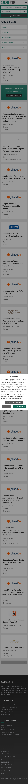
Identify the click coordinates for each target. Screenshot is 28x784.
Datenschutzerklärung (16, 398)
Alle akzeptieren (19, 406)
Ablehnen (6, 406)
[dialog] (14, 392)
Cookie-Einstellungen (14, 402)
